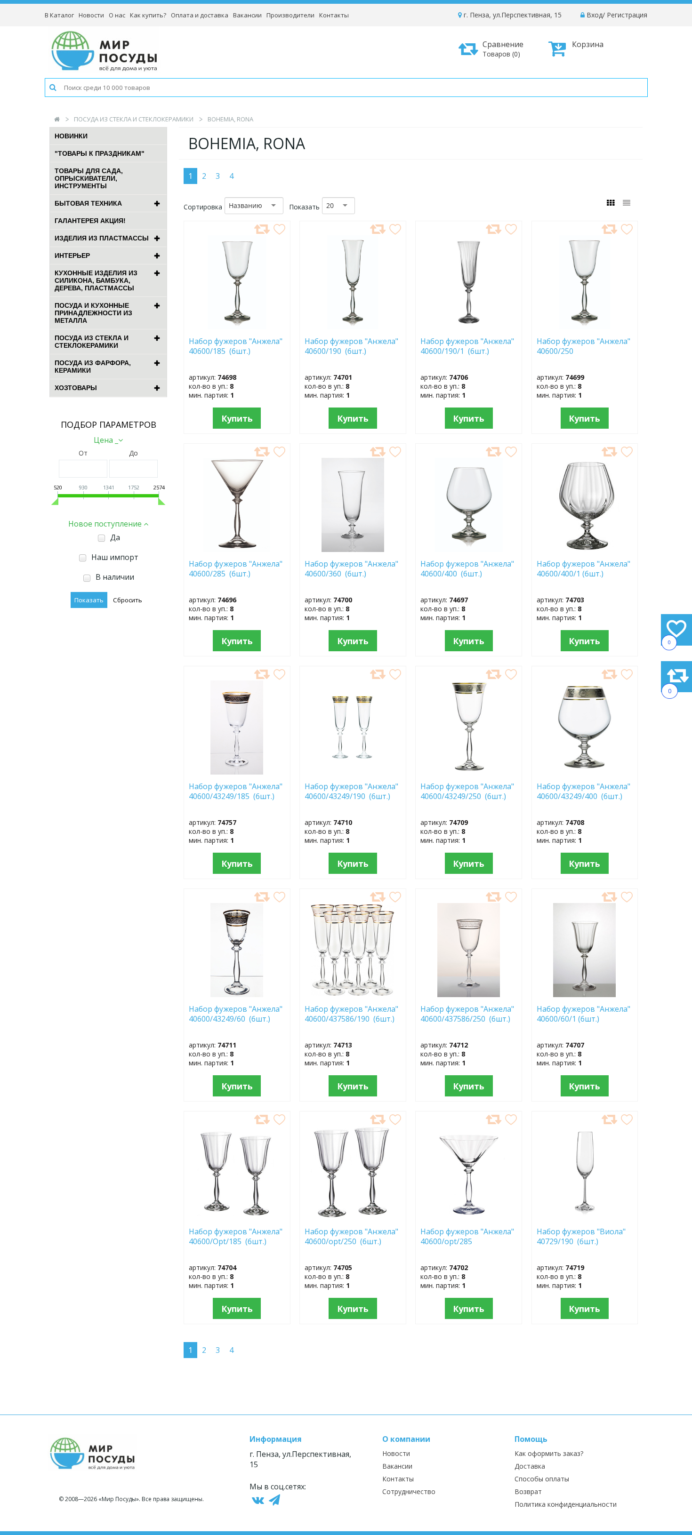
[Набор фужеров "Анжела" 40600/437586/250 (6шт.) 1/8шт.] (468, 994)
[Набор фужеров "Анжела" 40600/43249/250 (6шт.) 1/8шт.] (469, 772)
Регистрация (627, 14)
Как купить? (148, 15)
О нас (117, 15)
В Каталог (59, 15)
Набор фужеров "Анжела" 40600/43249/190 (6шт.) (351, 791)
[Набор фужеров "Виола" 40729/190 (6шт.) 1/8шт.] (584, 1217)
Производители (290, 15)
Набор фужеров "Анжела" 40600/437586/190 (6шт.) (351, 1014)
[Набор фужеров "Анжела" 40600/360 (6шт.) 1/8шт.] (353, 549)
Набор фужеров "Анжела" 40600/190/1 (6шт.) (467, 346)
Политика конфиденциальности (566, 1504)
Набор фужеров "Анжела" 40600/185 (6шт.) (235, 346)
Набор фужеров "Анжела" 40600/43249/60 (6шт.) (235, 1014)
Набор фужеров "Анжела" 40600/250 (583, 346)
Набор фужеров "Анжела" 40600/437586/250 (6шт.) (467, 1014)
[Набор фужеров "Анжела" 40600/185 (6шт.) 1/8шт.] (237, 326)
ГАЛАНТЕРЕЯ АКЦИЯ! (90, 220)
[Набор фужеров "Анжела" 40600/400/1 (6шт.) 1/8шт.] (585, 549)
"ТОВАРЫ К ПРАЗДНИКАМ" (100, 153)
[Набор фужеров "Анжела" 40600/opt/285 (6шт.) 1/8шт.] (469, 1217)
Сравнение (503, 48)
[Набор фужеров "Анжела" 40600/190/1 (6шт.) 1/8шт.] (468, 326)
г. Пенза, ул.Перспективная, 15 (512, 14)
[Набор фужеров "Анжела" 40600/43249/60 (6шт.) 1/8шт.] (236, 994)
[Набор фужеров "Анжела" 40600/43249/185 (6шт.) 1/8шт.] (236, 772)
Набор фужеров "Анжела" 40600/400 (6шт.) (467, 569)
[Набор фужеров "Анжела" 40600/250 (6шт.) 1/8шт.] (584, 326)
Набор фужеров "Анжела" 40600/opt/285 (467, 1237)
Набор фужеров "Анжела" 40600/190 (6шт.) (351, 346)
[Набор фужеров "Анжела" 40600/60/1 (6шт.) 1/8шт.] (584, 994)
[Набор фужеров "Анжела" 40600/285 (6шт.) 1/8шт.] (236, 549)
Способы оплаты (542, 1478)
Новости (91, 15)
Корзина (587, 44)
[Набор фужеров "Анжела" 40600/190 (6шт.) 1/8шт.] (352, 326)
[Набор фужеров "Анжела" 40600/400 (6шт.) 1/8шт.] (469, 549)
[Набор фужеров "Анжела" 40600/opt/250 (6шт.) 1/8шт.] (353, 1217)
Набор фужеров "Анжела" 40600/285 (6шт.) (235, 569)
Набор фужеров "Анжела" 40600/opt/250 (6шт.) (351, 1237)
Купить (237, 418)
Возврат (528, 1491)
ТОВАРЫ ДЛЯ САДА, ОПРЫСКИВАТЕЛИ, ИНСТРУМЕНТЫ (89, 178)
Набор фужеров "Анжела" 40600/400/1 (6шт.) (583, 569)
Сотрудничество (408, 1491)
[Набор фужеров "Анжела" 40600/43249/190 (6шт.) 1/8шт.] (353, 772)
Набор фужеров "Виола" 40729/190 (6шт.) (581, 1237)
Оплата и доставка (199, 15)
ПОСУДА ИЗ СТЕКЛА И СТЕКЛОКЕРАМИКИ (133, 119)
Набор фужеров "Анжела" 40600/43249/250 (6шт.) (467, 791)
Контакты (334, 15)
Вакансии (247, 15)
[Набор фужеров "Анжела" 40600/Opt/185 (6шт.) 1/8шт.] (237, 1217)
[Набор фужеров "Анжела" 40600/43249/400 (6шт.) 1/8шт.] (585, 772)
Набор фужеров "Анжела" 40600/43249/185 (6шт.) (235, 791)
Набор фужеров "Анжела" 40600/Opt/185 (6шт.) (235, 1237)
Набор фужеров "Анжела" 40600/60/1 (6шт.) (583, 1014)
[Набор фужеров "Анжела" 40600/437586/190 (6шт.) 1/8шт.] (353, 994)
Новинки (71, 136)
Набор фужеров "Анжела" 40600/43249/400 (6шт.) (583, 791)
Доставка (530, 1466)
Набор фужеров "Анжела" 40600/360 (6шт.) (351, 569)
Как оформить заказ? (549, 1453)
